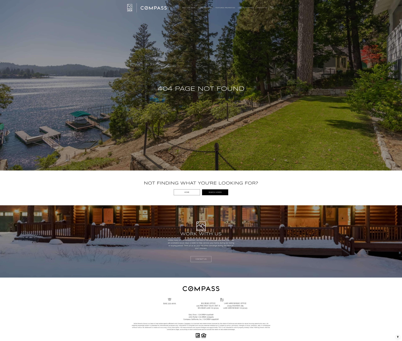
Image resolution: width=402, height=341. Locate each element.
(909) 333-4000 (169, 303)
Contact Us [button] (201, 259)
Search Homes (215, 192)
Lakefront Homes (246, 7)
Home (186, 192)
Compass (187, 323)
